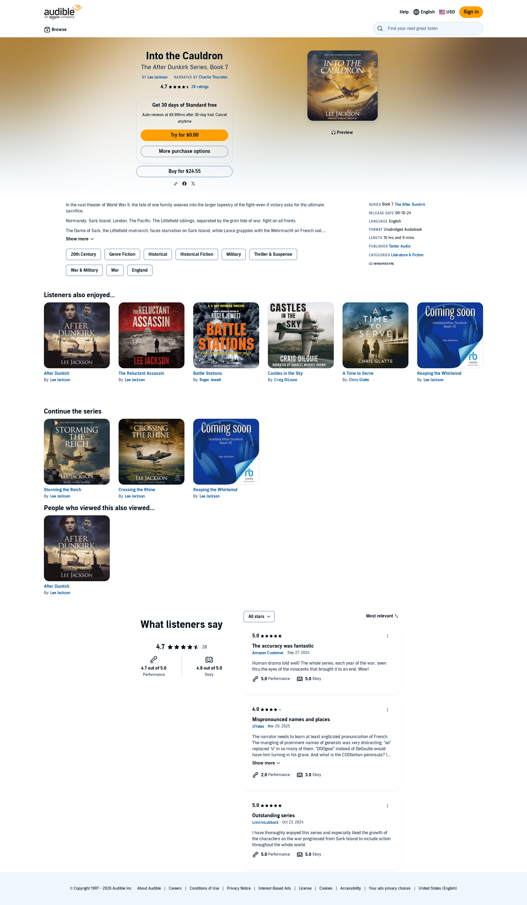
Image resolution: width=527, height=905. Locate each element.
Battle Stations (207, 373)
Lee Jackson (60, 380)
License (305, 888)
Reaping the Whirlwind (439, 373)
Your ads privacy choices (390, 888)
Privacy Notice (239, 888)
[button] (175, 184)
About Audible (149, 888)
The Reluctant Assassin (141, 373)
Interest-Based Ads (275, 888)
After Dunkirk (56, 373)
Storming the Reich (62, 490)
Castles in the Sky (285, 373)
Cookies (325, 888)
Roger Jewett (210, 380)
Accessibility (350, 888)
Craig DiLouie (285, 380)
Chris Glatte (359, 380)
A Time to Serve (358, 373)
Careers (175, 888)
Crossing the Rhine (137, 490)
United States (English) (438, 888)
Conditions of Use (204, 888)
